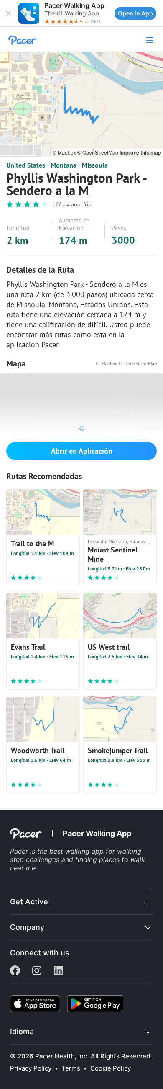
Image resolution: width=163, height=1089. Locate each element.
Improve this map (140, 152)
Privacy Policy (30, 1068)
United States (25, 165)
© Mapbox (65, 152)
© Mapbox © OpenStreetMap (126, 363)
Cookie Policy (110, 1068)
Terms (70, 1068)
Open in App (135, 13)
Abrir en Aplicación (81, 451)
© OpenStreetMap (98, 152)
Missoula (95, 165)
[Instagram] (37, 971)
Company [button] (27, 927)
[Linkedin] (58, 971)
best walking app (77, 851)
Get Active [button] (29, 901)
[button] (8, 13)
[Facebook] (15, 971)
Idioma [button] (22, 1031)
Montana (63, 165)
